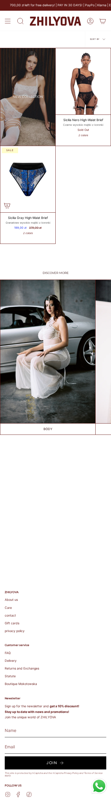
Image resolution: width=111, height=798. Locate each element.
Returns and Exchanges (22, 668)
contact (10, 615)
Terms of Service (93, 773)
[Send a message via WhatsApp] (99, 786)
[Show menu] (8, 21)
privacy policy (15, 631)
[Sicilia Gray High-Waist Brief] (27, 179)
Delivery (11, 661)
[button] (20, 21)
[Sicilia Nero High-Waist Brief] (83, 81)
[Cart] (102, 21)
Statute (10, 676)
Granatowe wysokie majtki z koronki (28, 222)
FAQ (8, 653)
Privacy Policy (71, 773)
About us (11, 600)
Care (8, 608)
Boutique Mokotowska (21, 684)
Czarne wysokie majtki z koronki (83, 124)
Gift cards (12, 623)
